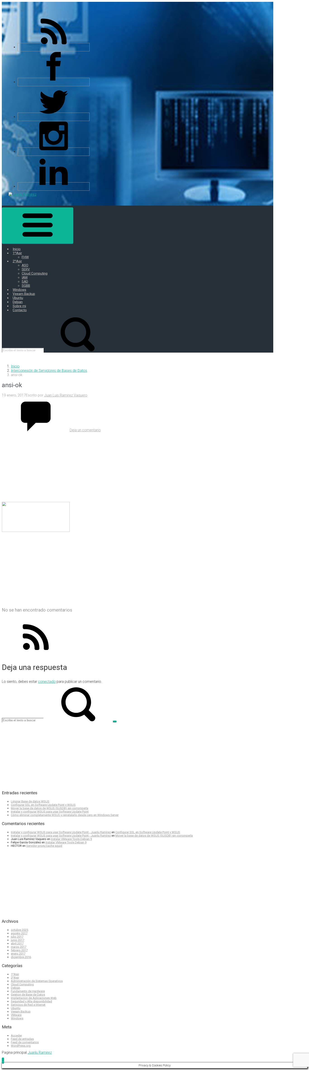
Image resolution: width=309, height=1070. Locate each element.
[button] (3, 1060)
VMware (16, 1015)
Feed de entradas (22, 1039)
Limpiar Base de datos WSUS (30, 801)
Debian (15, 987)
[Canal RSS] (54, 47)
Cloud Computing (22, 984)
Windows (17, 1018)
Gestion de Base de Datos (28, 994)
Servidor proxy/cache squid (44, 845)
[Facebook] (54, 82)
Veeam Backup (21, 1011)
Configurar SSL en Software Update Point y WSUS (43, 805)
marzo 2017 (18, 947)
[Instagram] (54, 151)
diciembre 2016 (21, 957)
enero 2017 (18, 953)
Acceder (16, 1035)
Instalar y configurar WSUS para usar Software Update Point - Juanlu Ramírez (61, 832)
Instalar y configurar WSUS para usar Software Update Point (50, 811)
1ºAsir (15, 974)
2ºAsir (15, 977)
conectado (47, 681)
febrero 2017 (19, 950)
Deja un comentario (85, 430)
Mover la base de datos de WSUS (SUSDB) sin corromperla (49, 808)
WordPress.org (21, 1045)
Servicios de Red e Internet (28, 1004)
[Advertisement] (137, 466)
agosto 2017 (19, 933)
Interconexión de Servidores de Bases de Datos (49, 370)
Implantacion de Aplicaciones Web (34, 998)
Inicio (15, 366)
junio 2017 (17, 940)
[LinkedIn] (54, 186)
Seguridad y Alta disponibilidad (31, 1001)
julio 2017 (17, 936)
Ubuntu (15, 1008)
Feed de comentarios (25, 1042)
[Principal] (37, 225)
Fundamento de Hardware (28, 991)
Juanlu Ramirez (40, 1052)
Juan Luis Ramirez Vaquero (65, 395)
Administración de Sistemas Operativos (37, 981)
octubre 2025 (19, 930)
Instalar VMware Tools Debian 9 (71, 839)
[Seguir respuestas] (36, 653)
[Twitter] (54, 117)
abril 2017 (17, 943)
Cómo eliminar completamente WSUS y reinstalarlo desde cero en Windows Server (65, 815)
